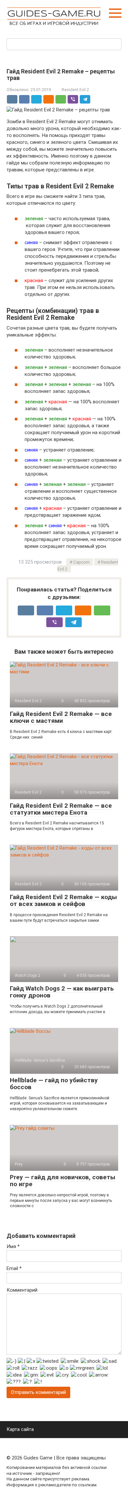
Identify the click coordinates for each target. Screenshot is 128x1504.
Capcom (81, 562)
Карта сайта (20, 1429)
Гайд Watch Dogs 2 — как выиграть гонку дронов (62, 992)
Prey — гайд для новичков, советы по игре (62, 1180)
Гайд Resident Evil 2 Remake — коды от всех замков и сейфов (63, 900)
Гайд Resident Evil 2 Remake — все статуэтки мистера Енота (61, 809)
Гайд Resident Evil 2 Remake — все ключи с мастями (61, 717)
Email (14, 1268)
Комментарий (22, 1290)
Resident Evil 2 (75, 89)
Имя (13, 1246)
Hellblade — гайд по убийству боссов (54, 1083)
